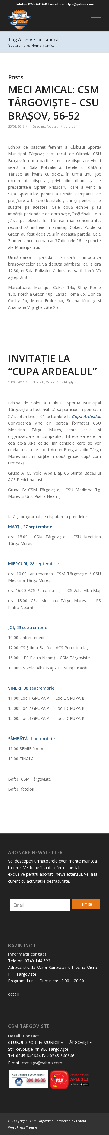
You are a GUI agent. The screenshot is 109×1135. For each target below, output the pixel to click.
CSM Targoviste (41, 1121)
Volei (50, 382)
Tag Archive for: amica (33, 39)
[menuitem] (93, 19)
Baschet (39, 126)
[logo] (45, 19)
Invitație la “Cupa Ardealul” (52, 364)
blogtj (72, 126)
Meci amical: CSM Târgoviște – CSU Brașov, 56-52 (53, 102)
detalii (13, 994)
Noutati (52, 126)
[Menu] (93, 19)
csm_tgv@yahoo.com (42, 1062)
